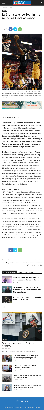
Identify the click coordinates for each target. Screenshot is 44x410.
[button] (22, 105)
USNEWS (5, 339)
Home (4, 7)
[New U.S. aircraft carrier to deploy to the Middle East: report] (7, 378)
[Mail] (22, 401)
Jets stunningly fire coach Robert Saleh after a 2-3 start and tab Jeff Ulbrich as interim (27, 289)
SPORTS (10, 7)
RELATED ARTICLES (9, 272)
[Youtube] (26, 401)
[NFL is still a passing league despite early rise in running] (7, 299)
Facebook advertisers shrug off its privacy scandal (32, 264)
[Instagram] (17, 401)
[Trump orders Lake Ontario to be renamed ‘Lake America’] (7, 368)
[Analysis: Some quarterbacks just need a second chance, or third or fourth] (7, 279)
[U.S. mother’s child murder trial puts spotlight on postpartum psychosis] (7, 358)
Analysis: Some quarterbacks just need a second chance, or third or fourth (26, 279)
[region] (22, 105)
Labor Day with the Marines (11, 263)
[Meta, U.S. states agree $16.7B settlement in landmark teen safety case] (7, 387)
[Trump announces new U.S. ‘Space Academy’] (22, 326)
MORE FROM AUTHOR (26, 272)
